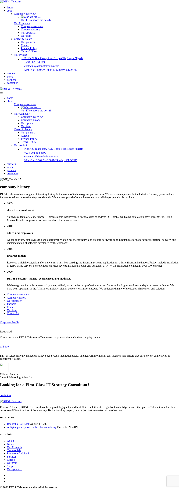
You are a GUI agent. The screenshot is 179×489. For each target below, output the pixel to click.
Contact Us (13, 313)
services (11, 73)
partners (11, 79)
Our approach (28, 32)
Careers (25, 45)
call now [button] (4, 346)
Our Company (22, 23)
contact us (12, 82)
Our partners (28, 42)
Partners (11, 303)
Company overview (25, 13)
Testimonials (14, 450)
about (10, 10)
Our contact (20, 54)
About (10, 440)
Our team (26, 35)
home (10, 7)
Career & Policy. (23, 38)
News (10, 444)
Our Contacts (14, 447)
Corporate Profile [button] (9, 322)
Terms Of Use (29, 51)
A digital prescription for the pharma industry (31, 427)
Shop (10, 466)
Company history (30, 29)
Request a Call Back (18, 423)
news (10, 76)
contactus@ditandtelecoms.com (41, 65)
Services (11, 456)
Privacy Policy (29, 48)
